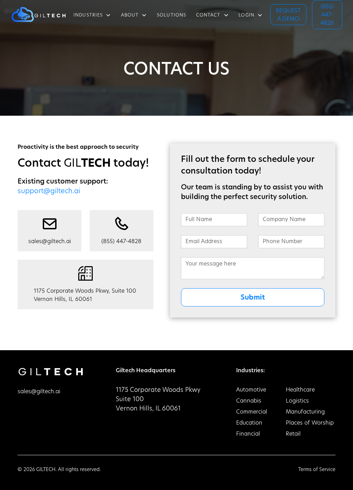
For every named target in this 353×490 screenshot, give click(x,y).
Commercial (251, 412)
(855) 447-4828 (327, 15)
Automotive (251, 390)
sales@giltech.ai (39, 392)
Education (249, 423)
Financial (248, 434)
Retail (293, 434)
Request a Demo (288, 15)
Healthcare (300, 390)
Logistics (297, 401)
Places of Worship (310, 423)
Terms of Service (316, 469)
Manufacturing (305, 412)
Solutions (171, 15)
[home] (38, 14)
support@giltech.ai (49, 191)
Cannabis (248, 401)
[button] (92, 14)
